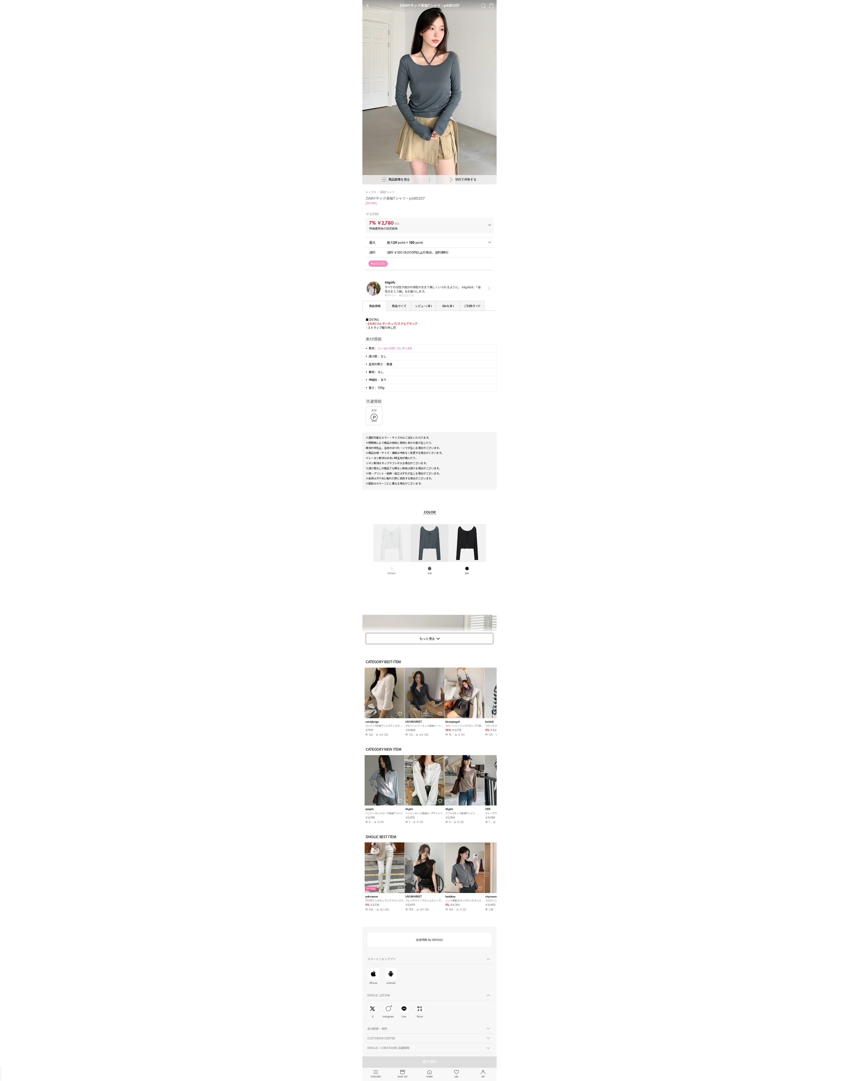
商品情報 (375, 306)
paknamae (371, 896)
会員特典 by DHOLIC (429, 940)
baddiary (450, 896)
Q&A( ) (448, 306)
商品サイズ (399, 306)
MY (483, 1076)
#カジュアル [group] (378, 263)
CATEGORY (375, 1076)
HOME (429, 1076)
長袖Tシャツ (387, 192)
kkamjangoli (452, 721)
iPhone (373, 983)
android (390, 983)
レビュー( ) (423, 306)
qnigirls (369, 809)
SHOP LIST (403, 1076)
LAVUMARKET (413, 721)
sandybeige (372, 721)
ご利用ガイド (472, 306)
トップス (371, 192)
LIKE (456, 1076)
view (488, 288)
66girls (409, 809)
